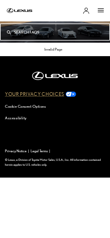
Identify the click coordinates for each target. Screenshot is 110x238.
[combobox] (61, 32)
